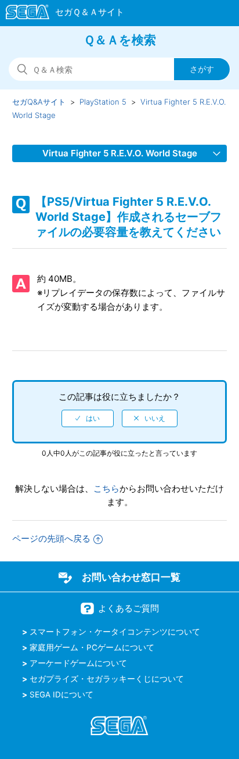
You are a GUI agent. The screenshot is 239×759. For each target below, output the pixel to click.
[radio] (87, 418)
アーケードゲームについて (78, 663)
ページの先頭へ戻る (51, 538)
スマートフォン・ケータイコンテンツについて (115, 631)
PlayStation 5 (102, 101)
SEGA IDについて (61, 694)
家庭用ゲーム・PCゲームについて (92, 647)
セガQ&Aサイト (39, 101)
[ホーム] (59, 14)
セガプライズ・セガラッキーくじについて (107, 678)
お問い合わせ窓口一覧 (131, 577)
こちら (106, 488)
